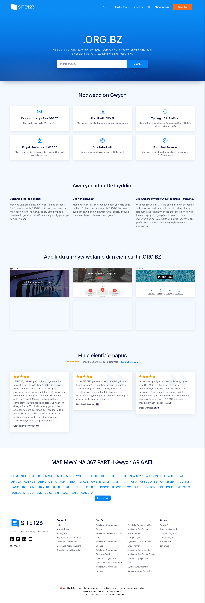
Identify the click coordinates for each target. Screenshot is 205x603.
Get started (182, 7)
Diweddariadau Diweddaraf (69, 550)
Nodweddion (62, 529)
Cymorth (138, 7)
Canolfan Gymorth (168, 529)
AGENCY (30, 481)
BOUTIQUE (165, 487)
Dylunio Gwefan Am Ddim (139, 571)
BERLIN (68, 487)
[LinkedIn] (24, 539)
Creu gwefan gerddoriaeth (109, 562)
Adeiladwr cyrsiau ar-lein (139, 550)
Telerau (84, 594)
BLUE (137, 487)
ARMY (116, 481)
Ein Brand (164, 546)
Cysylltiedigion (167, 537)
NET (23, 476)
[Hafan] (104, 6)
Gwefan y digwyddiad (106, 558)
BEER (56, 487)
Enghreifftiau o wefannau (68, 537)
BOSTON (149, 487)
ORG (32, 476)
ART (125, 481)
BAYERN (44, 487)
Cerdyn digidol (134, 537)
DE (103, 476)
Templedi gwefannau (66, 541)
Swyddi (168, 533)
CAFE (75, 492)
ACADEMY (136, 476)
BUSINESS (35, 492)
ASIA (134, 481)
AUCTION (184, 481)
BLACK (116, 487)
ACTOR (172, 476)
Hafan (59, 525)
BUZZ (48, 492)
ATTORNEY (167, 481)
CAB (66, 492)
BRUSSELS (183, 487)
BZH (57, 492)
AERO (184, 476)
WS (78, 476)
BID (86, 487)
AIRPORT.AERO (65, 481)
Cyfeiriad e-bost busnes (139, 541)
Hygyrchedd (118, 594)
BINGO (104, 487)
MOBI (69, 476)
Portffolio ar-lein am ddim (140, 525)
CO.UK (88, 476)
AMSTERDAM (100, 481)
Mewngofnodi (162, 7)
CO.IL (111, 476)
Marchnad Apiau (68, 546)
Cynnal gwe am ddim (137, 566)
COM (14, 476)
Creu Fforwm (133, 546)
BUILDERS (18, 492)
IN (96, 476)
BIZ (40, 476)
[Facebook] (12, 539)
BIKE (94, 487)
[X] (18, 539)
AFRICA (16, 481)
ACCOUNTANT (155, 476)
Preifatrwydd (95, 594)
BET (78, 487)
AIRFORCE (45, 481)
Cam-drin (107, 594)
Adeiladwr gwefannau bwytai (141, 554)
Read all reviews (129, 362)
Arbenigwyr (165, 541)
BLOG (127, 487)
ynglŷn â (164, 525)
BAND (15, 487)
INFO (59, 476)
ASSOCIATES (148, 481)
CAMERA (87, 492)
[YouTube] (30, 539)
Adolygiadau (62, 533)
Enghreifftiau (122, 7)
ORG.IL (122, 476)
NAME (49, 476)
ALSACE (83, 481)
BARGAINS (29, 487)
